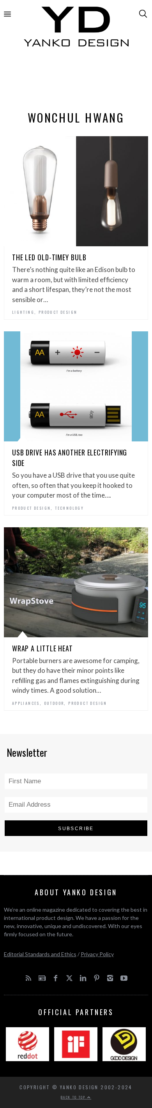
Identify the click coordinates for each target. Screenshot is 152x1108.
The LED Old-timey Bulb (49, 257)
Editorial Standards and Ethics (40, 954)
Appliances (26, 703)
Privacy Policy (97, 954)
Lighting (23, 312)
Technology (69, 508)
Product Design (58, 312)
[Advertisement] (76, 80)
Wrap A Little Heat (42, 648)
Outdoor (54, 703)
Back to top (74, 1097)
